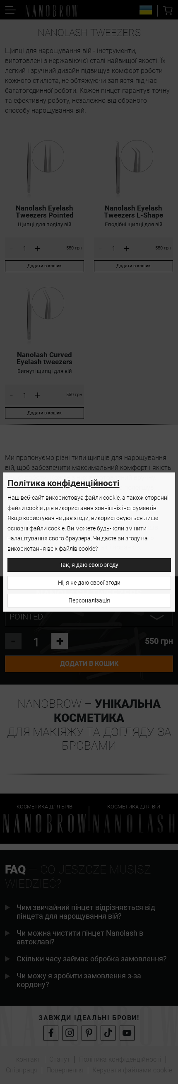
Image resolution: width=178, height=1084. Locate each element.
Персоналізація (89, 600)
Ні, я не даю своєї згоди (89, 582)
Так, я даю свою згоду (89, 565)
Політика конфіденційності (63, 483)
